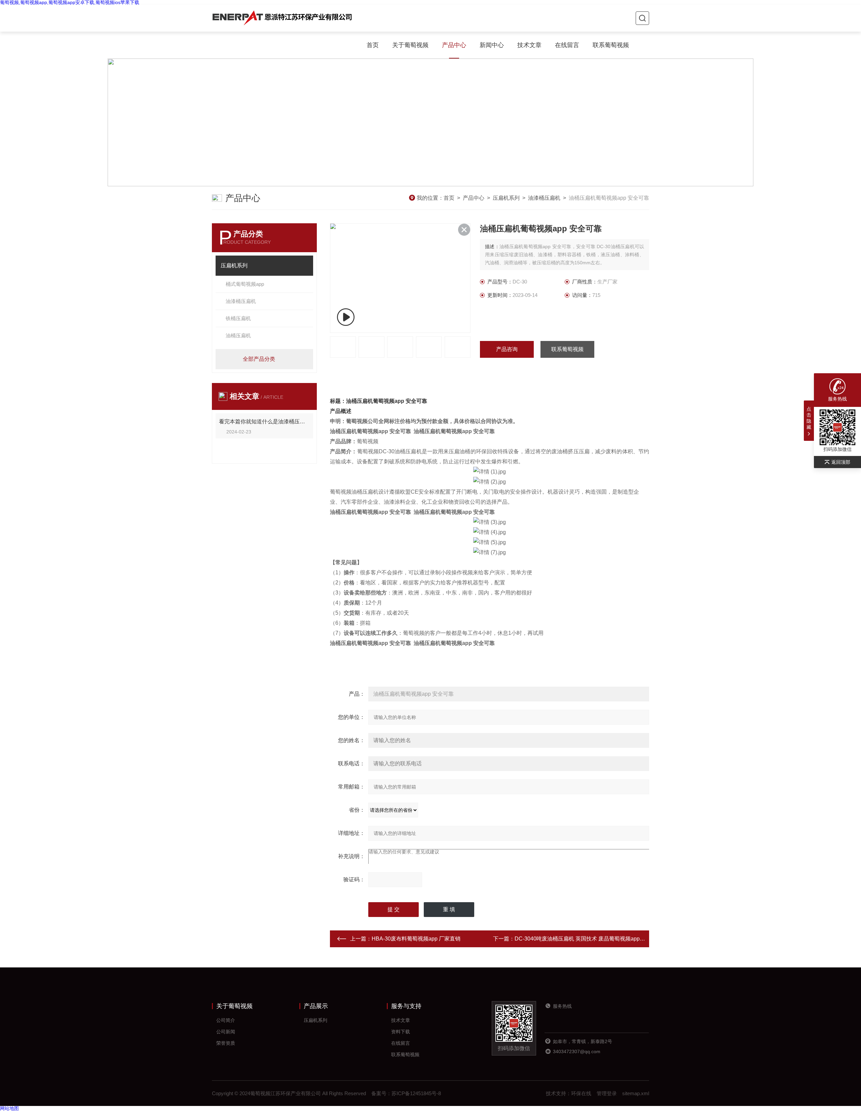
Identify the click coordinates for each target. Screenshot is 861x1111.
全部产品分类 (259, 359)
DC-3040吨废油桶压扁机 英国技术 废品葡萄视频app (577, 939)
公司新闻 (225, 1031)
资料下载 (400, 1031)
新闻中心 (492, 45)
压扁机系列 (506, 198)
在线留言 (567, 45)
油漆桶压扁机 (544, 198)
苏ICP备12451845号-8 (416, 1093)
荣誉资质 (225, 1043)
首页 (373, 45)
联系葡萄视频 (611, 45)
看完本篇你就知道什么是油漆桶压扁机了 (264, 421)
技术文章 (529, 45)
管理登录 (607, 1093)
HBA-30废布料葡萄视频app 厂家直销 (416, 939)
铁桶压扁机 (238, 318)
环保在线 (581, 1093)
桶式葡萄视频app (245, 284)
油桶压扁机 (238, 335)
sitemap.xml (635, 1093)
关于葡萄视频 (410, 45)
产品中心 (454, 45)
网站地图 (9, 1108)
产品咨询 (507, 349)
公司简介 (225, 1020)
